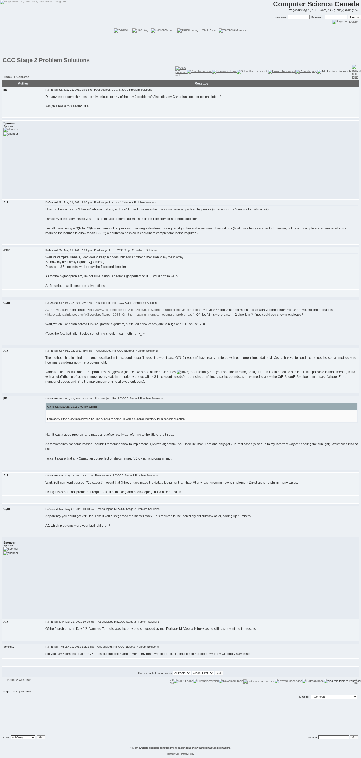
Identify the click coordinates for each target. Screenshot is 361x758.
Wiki (126, 30)
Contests (22, 77)
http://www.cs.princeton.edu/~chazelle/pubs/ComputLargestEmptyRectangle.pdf (146, 310)
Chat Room (209, 30)
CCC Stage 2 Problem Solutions (46, 60)
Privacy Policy (187, 753)
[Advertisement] (180, 45)
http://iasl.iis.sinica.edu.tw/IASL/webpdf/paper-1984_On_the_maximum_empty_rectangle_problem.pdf (120, 314)
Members (241, 30)
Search (169, 30)
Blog (145, 30)
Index (8, 77)
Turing (194, 30)
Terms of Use (173, 753)
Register (353, 21)
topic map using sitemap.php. (216, 747)
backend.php (184, 747)
